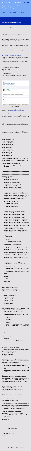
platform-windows (8, 431)
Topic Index (12, 12)
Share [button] (4, 435)
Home (3, 12)
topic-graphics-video (8, 433)
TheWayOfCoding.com (11, 3)
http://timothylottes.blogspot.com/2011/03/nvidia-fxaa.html (12, 55)
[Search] (24, 3)
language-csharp (11, 428)
